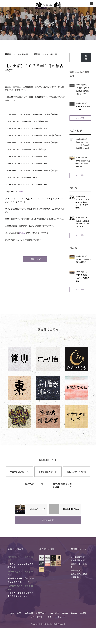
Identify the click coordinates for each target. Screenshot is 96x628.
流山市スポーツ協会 (76, 471)
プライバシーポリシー (56, 616)
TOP (12, 613)
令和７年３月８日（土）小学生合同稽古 (83, 278)
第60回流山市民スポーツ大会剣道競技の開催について (83, 145)
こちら (20, 191)
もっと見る (80, 118)
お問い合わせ (48, 520)
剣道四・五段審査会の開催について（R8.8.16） (83, 223)
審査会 (65, 613)
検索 (86, 57)
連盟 (19, 613)
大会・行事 (54, 613)
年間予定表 (41, 613)
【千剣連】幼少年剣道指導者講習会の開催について (83, 91)
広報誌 (83, 613)
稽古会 (74, 613)
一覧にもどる (35, 259)
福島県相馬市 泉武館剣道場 (62, 485)
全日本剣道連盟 (17, 471)
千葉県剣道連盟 (46, 471)
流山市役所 (29, 483)
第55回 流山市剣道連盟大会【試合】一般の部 (83, 163)
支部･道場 (28, 613)
